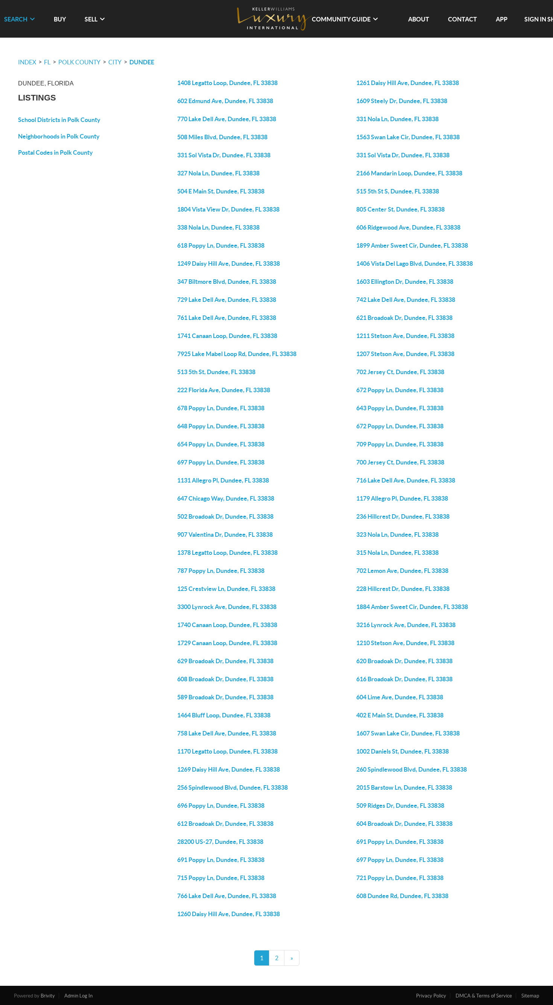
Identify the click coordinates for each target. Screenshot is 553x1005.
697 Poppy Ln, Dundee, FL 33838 (220, 462)
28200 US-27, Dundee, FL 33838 (220, 842)
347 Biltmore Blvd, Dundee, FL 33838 (226, 282)
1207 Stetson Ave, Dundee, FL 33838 (405, 354)
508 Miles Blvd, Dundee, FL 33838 (222, 137)
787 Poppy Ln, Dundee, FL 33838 (220, 571)
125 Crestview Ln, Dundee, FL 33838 (226, 589)
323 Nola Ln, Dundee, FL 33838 (397, 534)
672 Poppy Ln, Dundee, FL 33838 (400, 390)
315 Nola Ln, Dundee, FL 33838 (397, 553)
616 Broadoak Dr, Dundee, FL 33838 (404, 679)
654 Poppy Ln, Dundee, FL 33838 (220, 444)
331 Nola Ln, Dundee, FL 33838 (397, 119)
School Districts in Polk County (59, 119)
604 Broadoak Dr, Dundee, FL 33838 (404, 824)
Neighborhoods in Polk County (59, 136)
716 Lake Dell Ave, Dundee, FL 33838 (405, 480)
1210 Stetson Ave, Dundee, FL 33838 (405, 643)
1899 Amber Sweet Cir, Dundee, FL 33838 (412, 245)
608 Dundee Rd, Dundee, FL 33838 (402, 896)
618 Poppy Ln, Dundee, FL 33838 (220, 245)
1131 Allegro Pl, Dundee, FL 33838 (223, 480)
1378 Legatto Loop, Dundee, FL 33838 (227, 553)
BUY (60, 19)
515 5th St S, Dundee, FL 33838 (397, 191)
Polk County (79, 62)
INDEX (27, 62)
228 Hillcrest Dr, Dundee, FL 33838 (403, 589)
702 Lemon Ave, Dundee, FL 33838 (402, 571)
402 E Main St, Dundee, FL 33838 (400, 715)
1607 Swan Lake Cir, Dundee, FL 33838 (408, 733)
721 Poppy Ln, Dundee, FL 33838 (400, 878)
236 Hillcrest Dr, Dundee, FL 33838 (403, 516)
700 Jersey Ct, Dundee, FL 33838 (400, 462)
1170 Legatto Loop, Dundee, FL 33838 (227, 751)
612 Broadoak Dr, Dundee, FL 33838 (225, 824)
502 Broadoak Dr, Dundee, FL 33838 (225, 516)
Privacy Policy (431, 996)
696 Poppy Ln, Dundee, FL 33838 (220, 805)
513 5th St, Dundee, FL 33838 (216, 372)
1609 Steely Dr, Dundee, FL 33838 (401, 101)
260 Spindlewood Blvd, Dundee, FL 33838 (411, 769)
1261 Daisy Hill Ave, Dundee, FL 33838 (407, 83)
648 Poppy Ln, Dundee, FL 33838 (220, 426)
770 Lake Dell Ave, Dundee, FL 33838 (226, 119)
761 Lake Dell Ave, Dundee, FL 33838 (226, 318)
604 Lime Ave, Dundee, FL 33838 (399, 697)
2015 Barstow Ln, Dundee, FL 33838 (404, 787)
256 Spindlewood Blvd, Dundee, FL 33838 (232, 787)
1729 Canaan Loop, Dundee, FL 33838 (227, 643)
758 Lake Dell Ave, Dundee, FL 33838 (226, 733)
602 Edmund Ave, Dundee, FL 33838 (225, 101)
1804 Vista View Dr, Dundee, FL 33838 (228, 209)
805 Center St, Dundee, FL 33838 (400, 209)
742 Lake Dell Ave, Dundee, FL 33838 (405, 300)
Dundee (141, 62)
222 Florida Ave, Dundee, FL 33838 (223, 390)
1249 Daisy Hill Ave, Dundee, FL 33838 (228, 263)
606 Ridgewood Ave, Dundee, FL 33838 (408, 227)
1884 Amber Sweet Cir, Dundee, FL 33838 (412, 607)
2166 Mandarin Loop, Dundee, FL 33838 (409, 173)
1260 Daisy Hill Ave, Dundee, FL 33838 (228, 914)
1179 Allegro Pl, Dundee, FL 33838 (402, 498)
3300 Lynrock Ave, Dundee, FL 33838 (226, 607)
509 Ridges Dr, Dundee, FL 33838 (400, 805)
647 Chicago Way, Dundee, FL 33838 (225, 498)
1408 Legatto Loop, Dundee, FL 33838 (227, 83)
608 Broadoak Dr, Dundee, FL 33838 (225, 679)
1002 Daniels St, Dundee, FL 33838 (402, 751)
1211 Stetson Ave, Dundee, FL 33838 (405, 336)
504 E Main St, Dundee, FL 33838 (220, 191)
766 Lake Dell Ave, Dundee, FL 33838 (226, 896)
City (115, 62)
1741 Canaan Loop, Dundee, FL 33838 (227, 336)
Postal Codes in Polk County (55, 152)
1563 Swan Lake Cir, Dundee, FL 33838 (408, 137)
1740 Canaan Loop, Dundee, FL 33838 (227, 625)
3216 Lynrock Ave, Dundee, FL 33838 (406, 625)
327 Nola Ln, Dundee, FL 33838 (218, 173)
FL (47, 62)
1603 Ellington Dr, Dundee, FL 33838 (404, 282)
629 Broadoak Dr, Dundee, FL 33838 (225, 661)
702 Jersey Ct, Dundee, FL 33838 (400, 372)
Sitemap (530, 996)
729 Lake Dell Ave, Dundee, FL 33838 (226, 300)
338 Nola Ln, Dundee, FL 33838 (218, 227)
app (501, 19)
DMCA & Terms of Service (484, 996)
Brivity (48, 996)
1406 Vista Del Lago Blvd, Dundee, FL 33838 (414, 263)
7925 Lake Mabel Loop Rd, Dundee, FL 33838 (236, 354)
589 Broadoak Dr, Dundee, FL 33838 (225, 697)
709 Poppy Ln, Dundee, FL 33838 (400, 444)
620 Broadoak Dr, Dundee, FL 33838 (404, 661)
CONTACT (462, 19)
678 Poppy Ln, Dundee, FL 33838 (220, 408)
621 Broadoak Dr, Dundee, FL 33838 (404, 318)
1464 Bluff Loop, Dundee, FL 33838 (223, 715)
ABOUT (418, 19)
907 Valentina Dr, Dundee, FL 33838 (225, 534)
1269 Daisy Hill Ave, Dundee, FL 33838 (228, 769)
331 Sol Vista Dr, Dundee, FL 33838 (223, 155)
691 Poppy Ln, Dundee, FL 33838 (400, 842)
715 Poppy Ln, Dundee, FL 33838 (220, 878)
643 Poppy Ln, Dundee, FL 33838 (400, 408)
